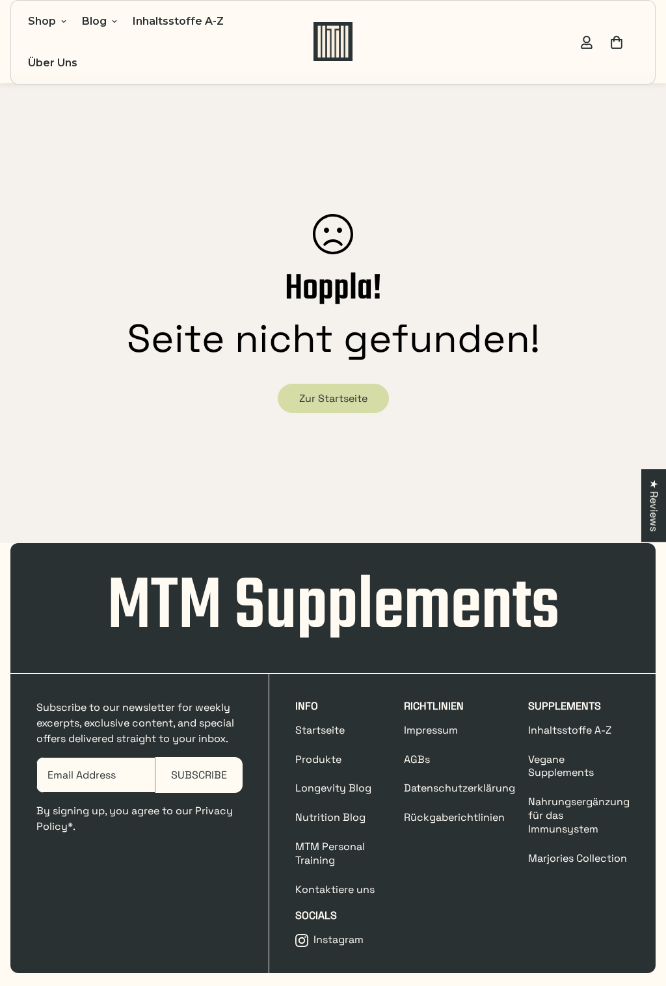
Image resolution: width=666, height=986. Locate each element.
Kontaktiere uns (335, 889)
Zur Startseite (333, 398)
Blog (94, 21)
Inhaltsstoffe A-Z (178, 21)
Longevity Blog (333, 788)
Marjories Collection (577, 858)
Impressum (431, 730)
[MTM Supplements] (333, 43)
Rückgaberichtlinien (454, 817)
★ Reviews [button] (654, 505)
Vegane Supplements (561, 766)
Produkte (318, 759)
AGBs (417, 759)
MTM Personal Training (330, 853)
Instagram (338, 939)
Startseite (320, 730)
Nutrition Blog (330, 817)
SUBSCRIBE (199, 775)
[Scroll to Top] (641, 915)
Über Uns (52, 63)
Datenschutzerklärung (459, 788)
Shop (42, 21)
